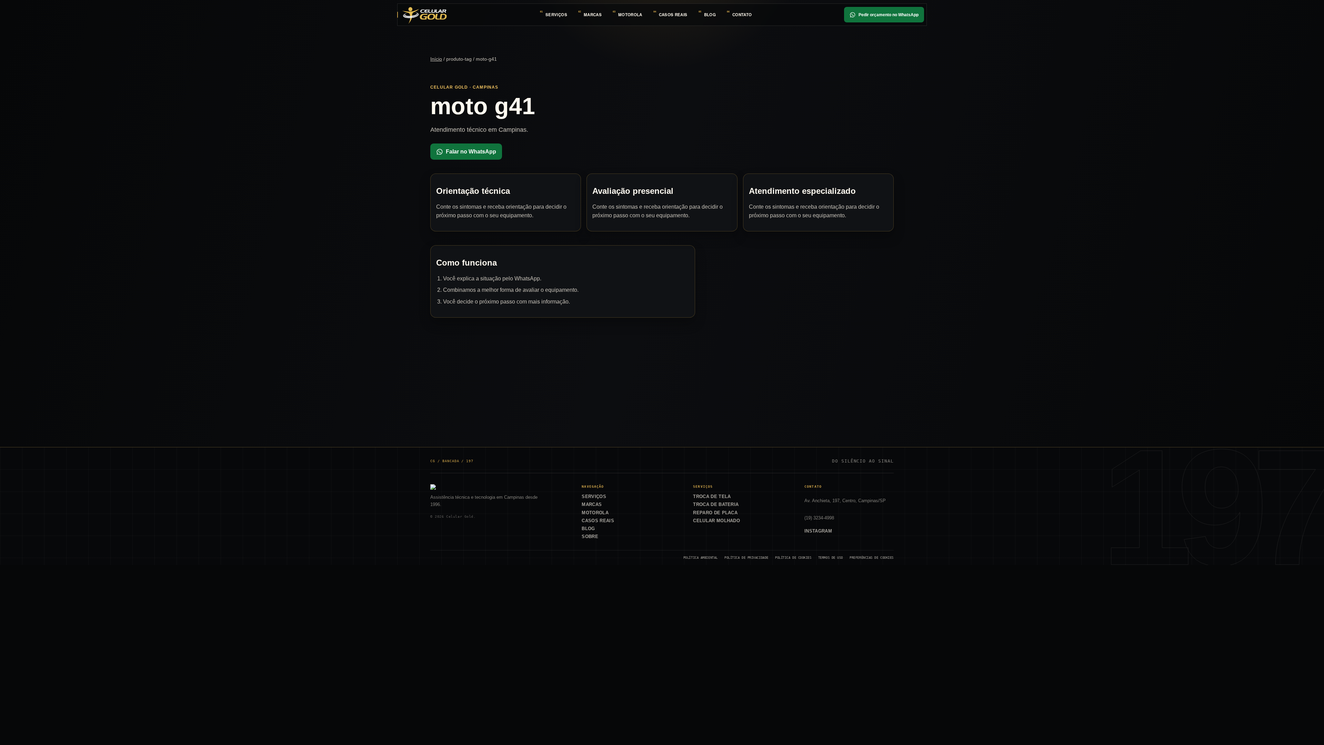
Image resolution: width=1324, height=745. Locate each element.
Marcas (593, 15)
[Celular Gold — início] (424, 14)
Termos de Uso (830, 557)
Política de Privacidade (746, 557)
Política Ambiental (700, 557)
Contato (742, 15)
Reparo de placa (715, 512)
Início (436, 59)
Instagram (818, 531)
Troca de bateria (716, 504)
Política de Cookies (793, 557)
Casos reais (673, 15)
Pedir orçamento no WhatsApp (889, 14)
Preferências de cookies (872, 557)
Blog (710, 15)
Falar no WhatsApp (471, 152)
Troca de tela (712, 496)
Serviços (556, 15)
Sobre (590, 536)
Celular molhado (716, 520)
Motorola (630, 15)
